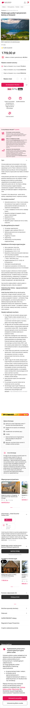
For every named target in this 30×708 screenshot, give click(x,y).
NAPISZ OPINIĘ (15, 551)
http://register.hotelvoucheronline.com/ (19, 319)
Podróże (17, 7)
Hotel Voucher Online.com (12, 10)
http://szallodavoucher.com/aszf (18, 391)
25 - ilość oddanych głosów (8, 527)
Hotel (22, 7)
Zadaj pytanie (15, 597)
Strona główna (11, 7)
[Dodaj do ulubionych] (26, 85)
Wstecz (4, 7)
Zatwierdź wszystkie (15, 698)
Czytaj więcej (12, 540)
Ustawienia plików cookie (15, 703)
